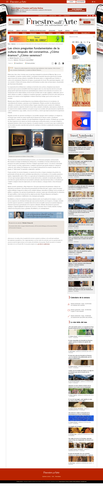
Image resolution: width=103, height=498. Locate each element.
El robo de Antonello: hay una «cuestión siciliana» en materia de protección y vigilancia (80, 454)
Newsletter (52, 15)
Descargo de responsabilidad (26, 60)
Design (67, 30)
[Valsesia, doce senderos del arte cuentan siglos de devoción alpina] (81, 221)
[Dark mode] (63, 64)
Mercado (75, 33)
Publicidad (67, 15)
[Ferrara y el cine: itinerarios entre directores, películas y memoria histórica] (81, 259)
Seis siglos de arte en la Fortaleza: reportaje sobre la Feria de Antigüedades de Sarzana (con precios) (80, 440)
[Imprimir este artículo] (56, 63)
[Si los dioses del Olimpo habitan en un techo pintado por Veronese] (81, 194)
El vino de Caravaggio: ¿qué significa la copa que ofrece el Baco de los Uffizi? (80, 162)
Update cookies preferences (74, 481)
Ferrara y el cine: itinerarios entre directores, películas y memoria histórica (80, 264)
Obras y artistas (21, 30)
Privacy (67, 481)
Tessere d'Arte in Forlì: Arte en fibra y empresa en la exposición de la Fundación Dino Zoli (80, 276)
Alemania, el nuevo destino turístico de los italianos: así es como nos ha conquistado (79, 386)
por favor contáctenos (44, 244)
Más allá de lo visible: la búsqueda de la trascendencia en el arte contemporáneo (79, 413)
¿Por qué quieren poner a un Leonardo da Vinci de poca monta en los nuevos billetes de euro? (81, 327)
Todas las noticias (14, 33)
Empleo (75, 30)
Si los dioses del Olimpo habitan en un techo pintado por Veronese (80, 199)
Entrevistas (42, 33)
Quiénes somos (42, 15)
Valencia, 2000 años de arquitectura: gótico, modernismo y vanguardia (80, 251)
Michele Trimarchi (14, 58)
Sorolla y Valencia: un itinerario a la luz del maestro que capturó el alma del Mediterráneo (80, 288)
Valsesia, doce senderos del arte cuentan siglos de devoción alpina (80, 225)
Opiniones (52, 30)
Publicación (67, 33)
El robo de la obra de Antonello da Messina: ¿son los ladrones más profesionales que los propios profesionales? (80, 357)
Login (71, 1)
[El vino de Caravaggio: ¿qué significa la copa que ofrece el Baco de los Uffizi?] (81, 157)
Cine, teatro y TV (85, 33)
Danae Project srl (62, 481)
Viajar (60, 30)
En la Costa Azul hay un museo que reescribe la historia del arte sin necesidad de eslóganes (81, 174)
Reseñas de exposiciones (38, 30)
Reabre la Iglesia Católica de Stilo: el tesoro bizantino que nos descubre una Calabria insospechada (79, 149)
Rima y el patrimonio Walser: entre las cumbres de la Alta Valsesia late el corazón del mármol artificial (80, 238)
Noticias (10, 30)
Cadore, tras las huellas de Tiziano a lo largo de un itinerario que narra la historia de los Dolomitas (80, 212)
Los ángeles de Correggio (75, 426)
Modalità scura (83, 481)
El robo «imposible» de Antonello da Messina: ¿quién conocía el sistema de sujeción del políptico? (80, 342)
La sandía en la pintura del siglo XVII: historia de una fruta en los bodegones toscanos (81, 186)
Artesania (58, 33)
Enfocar (50, 33)
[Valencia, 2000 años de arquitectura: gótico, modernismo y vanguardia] (81, 247)
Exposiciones (33, 33)
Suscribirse (80, 1)
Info (60, 15)
